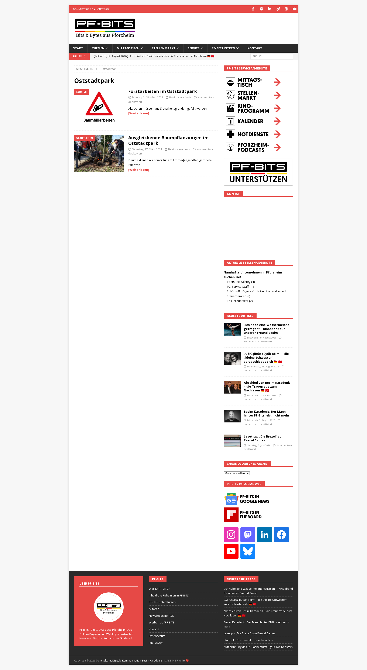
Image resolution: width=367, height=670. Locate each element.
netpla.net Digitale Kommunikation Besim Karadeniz (131, 660)
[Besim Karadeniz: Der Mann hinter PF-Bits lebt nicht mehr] (232, 416)
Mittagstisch (128, 48)
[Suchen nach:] (271, 56)
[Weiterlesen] (138, 113)
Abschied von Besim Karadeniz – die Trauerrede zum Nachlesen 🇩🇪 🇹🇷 (267, 386)
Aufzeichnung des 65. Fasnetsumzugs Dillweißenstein (258, 647)
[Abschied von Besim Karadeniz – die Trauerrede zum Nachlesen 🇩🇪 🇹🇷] (232, 387)
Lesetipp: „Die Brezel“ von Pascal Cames (263, 438)
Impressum (156, 643)
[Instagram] (286, 9)
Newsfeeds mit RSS (161, 616)
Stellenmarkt (163, 48)
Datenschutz (157, 636)
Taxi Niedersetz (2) (240, 301)
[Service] (99, 107)
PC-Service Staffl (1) (240, 287)
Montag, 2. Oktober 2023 (147, 97)
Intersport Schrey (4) (241, 282)
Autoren (154, 609)
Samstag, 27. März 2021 (147, 149)
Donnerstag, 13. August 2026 (263, 366)
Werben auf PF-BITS (161, 622)
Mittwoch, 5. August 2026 (261, 420)
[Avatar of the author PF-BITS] (108, 618)
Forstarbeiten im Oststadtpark (162, 91)
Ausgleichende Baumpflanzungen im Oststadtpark (168, 140)
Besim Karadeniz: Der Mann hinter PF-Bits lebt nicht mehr (266, 413)
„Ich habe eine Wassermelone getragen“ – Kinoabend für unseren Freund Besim (266, 328)
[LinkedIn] (269, 9)
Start (78, 48)
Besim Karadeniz (180, 97)
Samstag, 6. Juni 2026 (258, 445)
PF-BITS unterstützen (162, 602)
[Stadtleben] (99, 153)
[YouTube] (294, 9)
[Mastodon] (261, 9)
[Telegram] (278, 9)
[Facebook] (253, 9)
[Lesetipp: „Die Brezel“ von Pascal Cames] (232, 441)
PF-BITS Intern (223, 48)
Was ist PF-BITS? (159, 589)
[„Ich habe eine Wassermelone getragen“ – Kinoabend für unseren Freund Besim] (232, 329)
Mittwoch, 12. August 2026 (261, 395)
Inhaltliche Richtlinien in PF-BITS (169, 595)
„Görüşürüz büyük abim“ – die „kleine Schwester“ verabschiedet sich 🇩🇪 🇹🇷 (266, 357)
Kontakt (254, 48)
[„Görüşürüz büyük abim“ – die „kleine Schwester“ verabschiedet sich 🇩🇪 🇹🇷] (232, 358)
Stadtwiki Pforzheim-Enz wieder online (248, 640)
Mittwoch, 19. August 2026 (261, 337)
